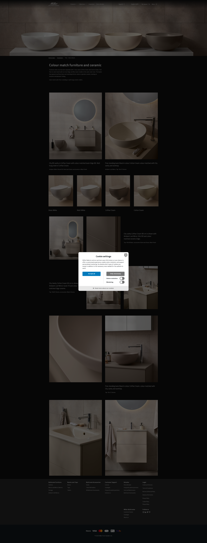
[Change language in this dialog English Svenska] (126, 255)
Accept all (91, 274)
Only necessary (115, 274)
